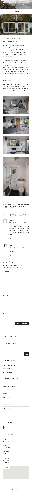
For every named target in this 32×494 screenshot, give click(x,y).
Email (5, 305)
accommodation (11, 204)
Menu (17, 11)
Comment (6, 271)
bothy (20, 204)
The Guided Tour (7, 368)
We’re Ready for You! (9, 365)
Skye (7, 207)
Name (5, 296)
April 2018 (6, 404)
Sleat (11, 207)
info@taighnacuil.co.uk (9, 441)
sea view (12, 206)
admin (18, 38)
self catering (22, 206)
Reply (10, 238)
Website (6, 314)
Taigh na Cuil (12, 2)
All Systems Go (7, 372)
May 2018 (6, 401)
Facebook (7, 428)
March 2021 (6, 397)
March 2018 (6, 408)
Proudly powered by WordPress (12, 490)
